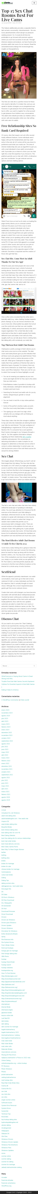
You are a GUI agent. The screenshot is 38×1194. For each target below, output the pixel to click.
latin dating (5, 1024)
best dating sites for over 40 (10, 833)
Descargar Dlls (6, 889)
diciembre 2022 (6, 733)
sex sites (4, 1097)
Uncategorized (6, 1128)
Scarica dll (4, 1086)
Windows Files (6, 1148)
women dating (6, 1159)
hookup (3, 959)
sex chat (4, 1091)
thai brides (4, 1117)
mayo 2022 (5, 752)
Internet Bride (5, 1007)
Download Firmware (8, 911)
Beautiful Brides (6, 827)
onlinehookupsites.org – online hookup (14, 1063)
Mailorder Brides (6, 1049)
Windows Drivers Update (9, 1142)
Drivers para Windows (8, 923)
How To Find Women (8, 973)
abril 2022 (4, 755)
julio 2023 (4, 718)
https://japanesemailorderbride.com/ (13, 982)
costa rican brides (7, 875)
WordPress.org (6, 1186)
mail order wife (6, 1046)
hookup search (6, 965)
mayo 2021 (5, 786)
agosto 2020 (5, 797)
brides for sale (6, 866)
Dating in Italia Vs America (9, 690)
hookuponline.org (7, 970)
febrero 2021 (5, 794)
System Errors (6, 1108)
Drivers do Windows (8, 920)
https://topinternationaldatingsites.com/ (14, 993)
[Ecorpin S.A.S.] (7, 2)
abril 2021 (4, 789)
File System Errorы (7, 942)
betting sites (5, 858)
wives (3, 1153)
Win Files (4, 1136)
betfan (3, 852)
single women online (8, 1100)
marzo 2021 (5, 792)
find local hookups (7, 948)
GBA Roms (5, 956)
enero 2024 (5, 710)
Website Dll (5, 1134)
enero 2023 (5, 730)
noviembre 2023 (6, 713)
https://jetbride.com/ (7, 984)
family (3, 937)
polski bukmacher (7, 1074)
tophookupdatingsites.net (9, 1122)
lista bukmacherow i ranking (10, 1035)
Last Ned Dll (5, 1018)
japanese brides (6, 1013)
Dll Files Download (7, 900)
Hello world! (25, 700)
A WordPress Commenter (9, 700)
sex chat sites (5, 1094)
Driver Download (7, 914)
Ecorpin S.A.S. (11, 1192)
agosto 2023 (5, 716)
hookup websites (7, 968)
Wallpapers (5, 1131)
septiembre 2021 (7, 775)
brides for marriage (7, 864)
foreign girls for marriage (9, 951)
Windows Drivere (7, 1139)
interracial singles (7, 1010)
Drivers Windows (7, 928)
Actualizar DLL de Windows (10, 813)
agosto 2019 (5, 800)
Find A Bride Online (7, 945)
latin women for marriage (9, 1027)
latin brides (5, 1021)
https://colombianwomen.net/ (11, 979)
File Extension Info (7, 939)
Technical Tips (6, 1114)
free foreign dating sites (9, 954)
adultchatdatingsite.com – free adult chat (14, 819)
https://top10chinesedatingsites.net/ (13, 990)
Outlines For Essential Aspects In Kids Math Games (18, 684)
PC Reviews (5, 1066)
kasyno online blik (7, 1015)
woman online (6, 1156)
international (5, 1004)
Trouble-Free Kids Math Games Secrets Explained (17, 681)
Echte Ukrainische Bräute (9, 934)
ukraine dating (6, 1125)
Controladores (6, 872)
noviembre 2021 (6, 769)
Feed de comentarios (8, 1183)
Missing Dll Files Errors (8, 1055)
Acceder (4, 1177)
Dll (2, 892)
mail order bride (6, 1041)
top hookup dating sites (9, 1119)
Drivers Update (6, 925)
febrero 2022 (5, 761)
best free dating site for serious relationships (16, 838)
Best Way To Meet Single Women (12, 849)
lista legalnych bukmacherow (11, 1038)
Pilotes (3, 1072)
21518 (3, 810)
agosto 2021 (5, 778)
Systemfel (4, 1111)
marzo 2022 (5, 758)
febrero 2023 (5, 727)
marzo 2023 (5, 724)
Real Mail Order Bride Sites (10, 1083)
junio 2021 (4, 783)
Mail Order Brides (7, 1044)
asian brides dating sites (9, 824)
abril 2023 (4, 721)
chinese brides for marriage (10, 869)
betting (3, 855)
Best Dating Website (8, 835)
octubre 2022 (5, 738)
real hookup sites (7, 1080)
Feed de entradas (7, 1180)
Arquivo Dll (5, 821)
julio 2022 (4, 747)
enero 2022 (5, 763)
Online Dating (5, 1060)
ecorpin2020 (7, 23)
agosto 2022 (5, 744)
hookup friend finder (8, 962)
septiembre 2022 (7, 741)
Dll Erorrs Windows (7, 897)
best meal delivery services (10, 844)
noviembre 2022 (6, 735)
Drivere (3, 917)
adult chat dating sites (8, 816)
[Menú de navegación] (34, 2)
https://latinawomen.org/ (9, 987)
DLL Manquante (6, 903)
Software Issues (6, 1103)
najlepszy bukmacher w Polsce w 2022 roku (15, 1058)
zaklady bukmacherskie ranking (11, 1167)
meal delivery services (8, 1052)
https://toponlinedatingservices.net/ (12, 996)
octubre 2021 (5, 772)
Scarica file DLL (6, 1089)
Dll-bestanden (6, 906)
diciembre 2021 (6, 766)
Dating (3, 878)
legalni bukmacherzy (8, 1029)
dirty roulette (27, 437)
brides (3, 861)
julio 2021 (4, 780)
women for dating (7, 1162)
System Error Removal (8, 1105)
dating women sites (7, 883)
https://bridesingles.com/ (9, 976)
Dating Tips (5, 880)
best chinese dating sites (9, 830)
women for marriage (8, 1164)
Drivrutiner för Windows (9, 931)
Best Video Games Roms (9, 847)
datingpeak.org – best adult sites (12, 886)
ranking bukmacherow (8, 1077)
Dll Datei (4, 894)
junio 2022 (4, 749)
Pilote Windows (6, 1069)
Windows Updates (7, 1150)
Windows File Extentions (9, 1145)
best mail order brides (8, 841)
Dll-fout (4, 909)
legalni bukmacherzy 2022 (10, 1032)
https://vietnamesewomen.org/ (11, 999)
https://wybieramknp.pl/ (9, 1001)
